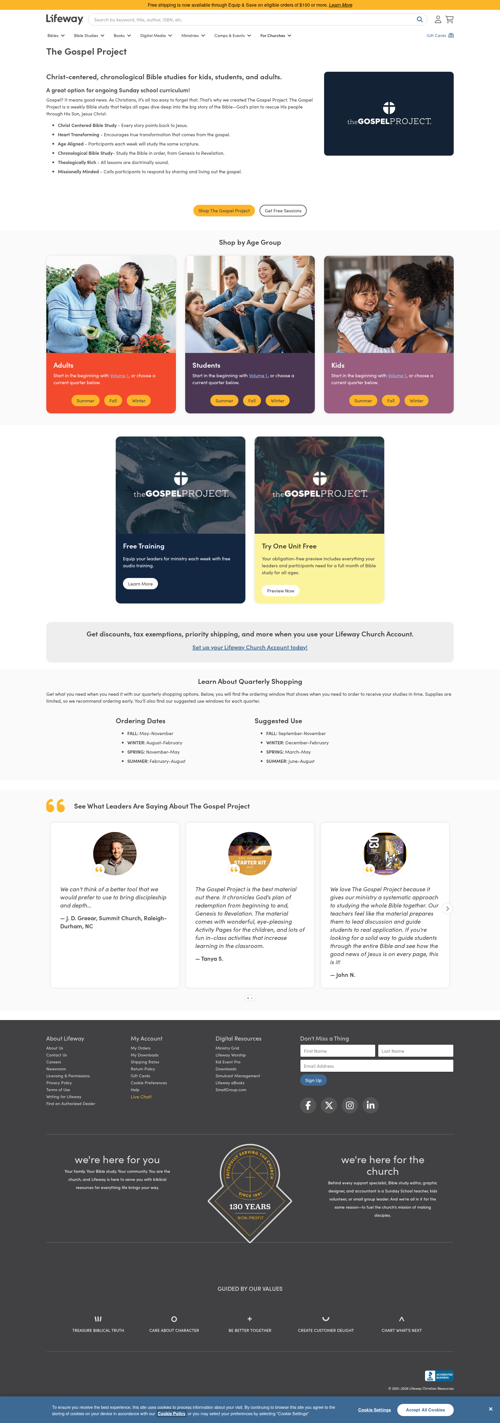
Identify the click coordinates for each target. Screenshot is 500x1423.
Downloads (226, 1069)
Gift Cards (140, 1075)
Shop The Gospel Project (224, 210)
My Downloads (145, 1055)
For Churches (272, 35)
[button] (248, 998)
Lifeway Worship (231, 1055)
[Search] (418, 19)
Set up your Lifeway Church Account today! (250, 647)
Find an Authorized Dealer (70, 1103)
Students (206, 364)
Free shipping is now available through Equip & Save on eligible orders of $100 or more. (250, 4)
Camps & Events (229, 35)
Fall (113, 400)
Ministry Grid (227, 1048)
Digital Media (153, 35)
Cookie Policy (171, 1413)
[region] (250, 1409)
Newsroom (56, 1069)
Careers (53, 1062)
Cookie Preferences (149, 1082)
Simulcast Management (238, 1075)
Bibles (52, 35)
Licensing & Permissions (68, 1075)
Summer (85, 400)
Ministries (190, 35)
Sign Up (313, 1080)
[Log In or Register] (438, 19)
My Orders (140, 1048)
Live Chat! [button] (141, 1096)
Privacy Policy (59, 1082)
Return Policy (143, 1069)
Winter (139, 400)
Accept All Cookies (425, 1410)
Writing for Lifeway (63, 1096)
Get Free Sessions (283, 210)
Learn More (140, 583)
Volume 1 (119, 375)
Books (119, 35)
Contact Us (56, 1055)
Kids (338, 364)
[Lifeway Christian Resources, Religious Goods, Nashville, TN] (439, 1375)
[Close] (490, 1408)
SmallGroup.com (231, 1089)
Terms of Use (58, 1089)
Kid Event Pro (228, 1062)
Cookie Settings (374, 1410)
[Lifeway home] (64, 19)
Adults (63, 364)
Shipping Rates (145, 1062)
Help (135, 1089)
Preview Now (280, 590)
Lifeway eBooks (230, 1082)
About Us (54, 1048)
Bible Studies (86, 35)
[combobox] (257, 19)
